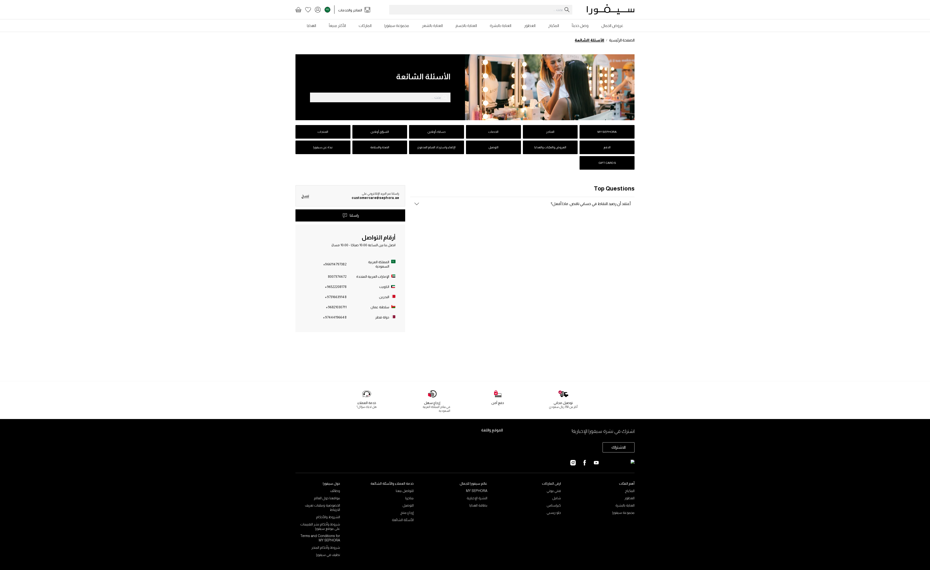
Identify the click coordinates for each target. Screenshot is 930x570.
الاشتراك (619, 447)
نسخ (305, 196)
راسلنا (354, 215)
